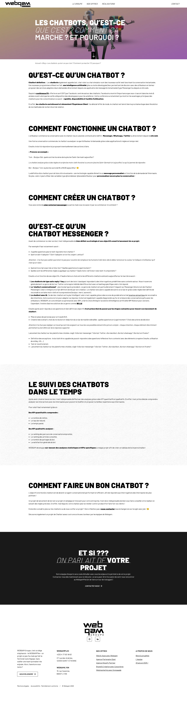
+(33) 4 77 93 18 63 (64, 654)
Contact (175, 4)
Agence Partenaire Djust (106, 659)
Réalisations (108, 4)
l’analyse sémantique (136, 295)
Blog (44, 63)
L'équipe (139, 659)
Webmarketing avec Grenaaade (108, 670)
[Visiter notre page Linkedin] (97, 639)
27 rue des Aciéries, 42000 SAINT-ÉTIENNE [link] (67, 659)
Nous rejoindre (26, 674)
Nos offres (92, 4)
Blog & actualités (142, 656)
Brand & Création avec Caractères (109, 666)
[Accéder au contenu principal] (93, 55)
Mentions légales (23, 686)
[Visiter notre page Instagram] (89, 639)
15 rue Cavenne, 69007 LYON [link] (63, 672)
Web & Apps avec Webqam (107, 656)
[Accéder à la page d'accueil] (17, 4)
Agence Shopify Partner (105, 663)
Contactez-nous (92, 586)
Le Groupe (77, 4)
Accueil (38, 63)
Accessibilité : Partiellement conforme (44, 686)
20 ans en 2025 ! (142, 663)
